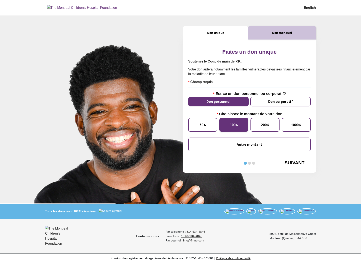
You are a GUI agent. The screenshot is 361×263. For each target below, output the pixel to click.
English (310, 7)
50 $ (203, 125)
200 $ (265, 125)
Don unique (215, 33)
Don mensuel (282, 33)
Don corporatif (280, 101)
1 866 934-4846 (191, 236)
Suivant (294, 163)
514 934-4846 (196, 231)
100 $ (234, 125)
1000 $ (296, 125)
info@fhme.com (193, 240)
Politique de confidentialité (233, 258)
